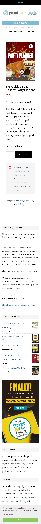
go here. (16, 288)
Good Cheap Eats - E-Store (20, 13)
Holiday (19, 200)
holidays (21, 204)
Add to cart (23, 155)
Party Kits (28, 200)
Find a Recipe (20, 23)
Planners (9, 204)
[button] (31, 46)
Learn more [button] (8, 514)
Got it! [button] (20, 520)
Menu (20, 2)
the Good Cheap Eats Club (21, 171)
